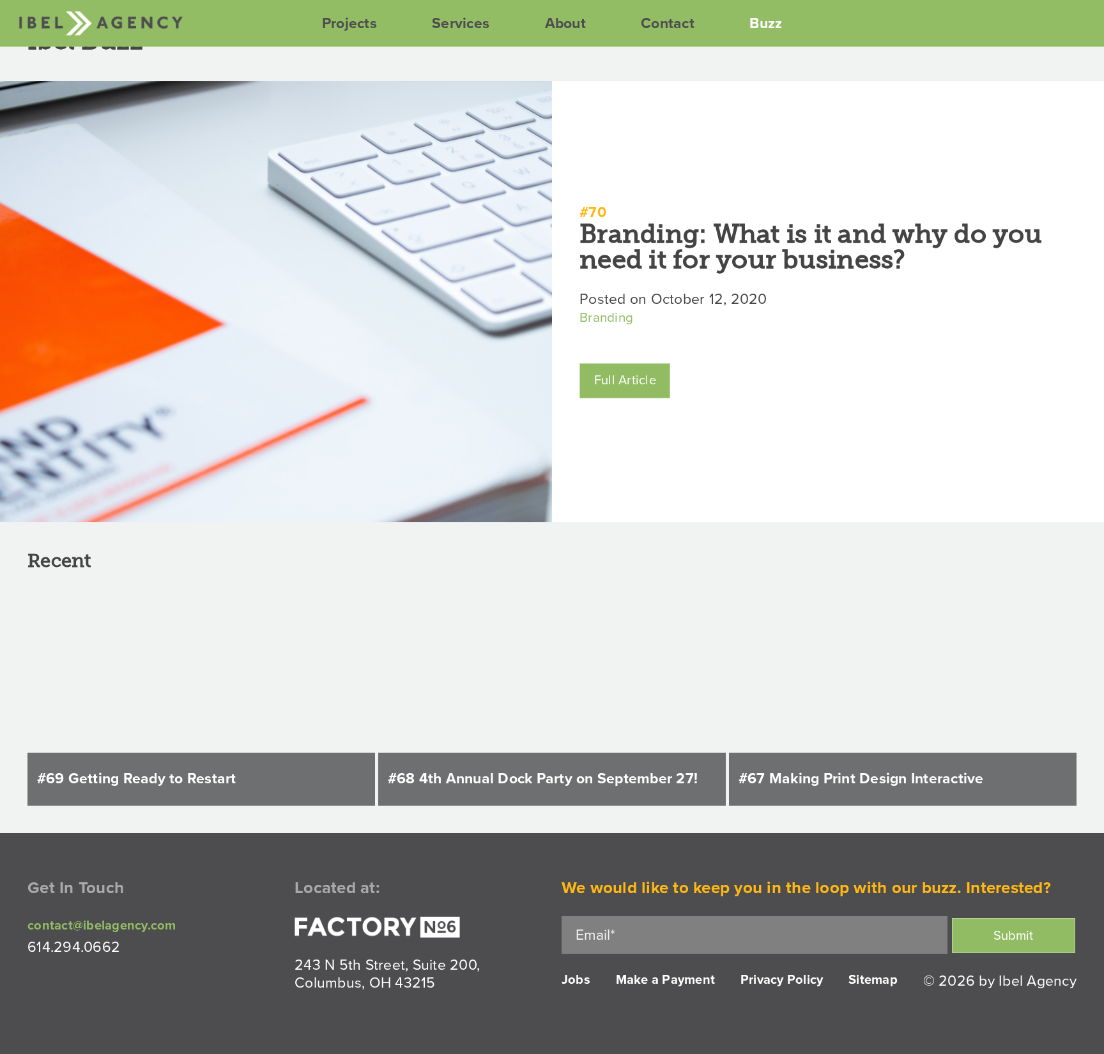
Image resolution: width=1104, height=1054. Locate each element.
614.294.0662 (73, 947)
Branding (606, 318)
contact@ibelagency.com (101, 925)
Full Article (625, 380)
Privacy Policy (782, 980)
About (565, 24)
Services (460, 24)
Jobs (576, 980)
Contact (667, 24)
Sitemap (873, 980)
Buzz (765, 24)
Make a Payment (666, 980)
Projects (349, 24)
